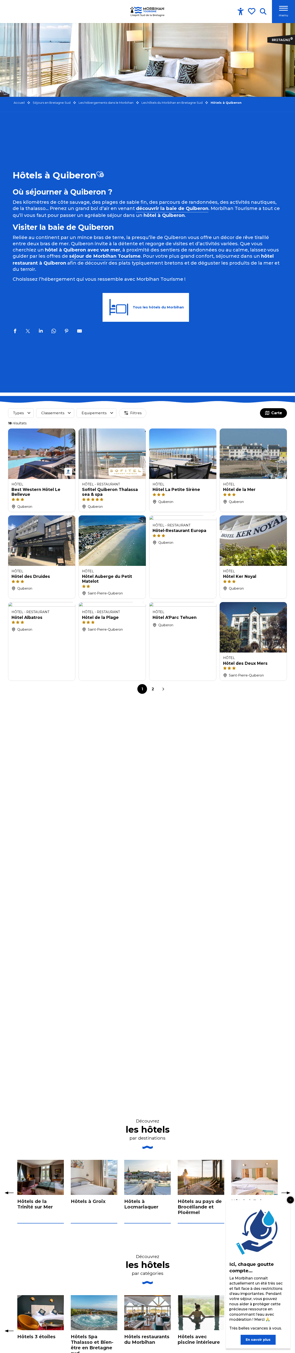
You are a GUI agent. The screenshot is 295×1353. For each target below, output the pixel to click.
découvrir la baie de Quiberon (172, 208)
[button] (263, 11)
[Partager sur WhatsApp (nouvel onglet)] (53, 332)
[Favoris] (252, 11)
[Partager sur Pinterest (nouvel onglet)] (66, 332)
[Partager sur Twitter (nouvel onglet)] (28, 332)
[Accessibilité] (240, 11)
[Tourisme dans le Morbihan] (147, 11)
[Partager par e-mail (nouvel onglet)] (79, 332)
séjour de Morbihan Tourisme (105, 256)
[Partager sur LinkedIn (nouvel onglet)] (40, 332)
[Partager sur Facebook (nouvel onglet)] (15, 332)
